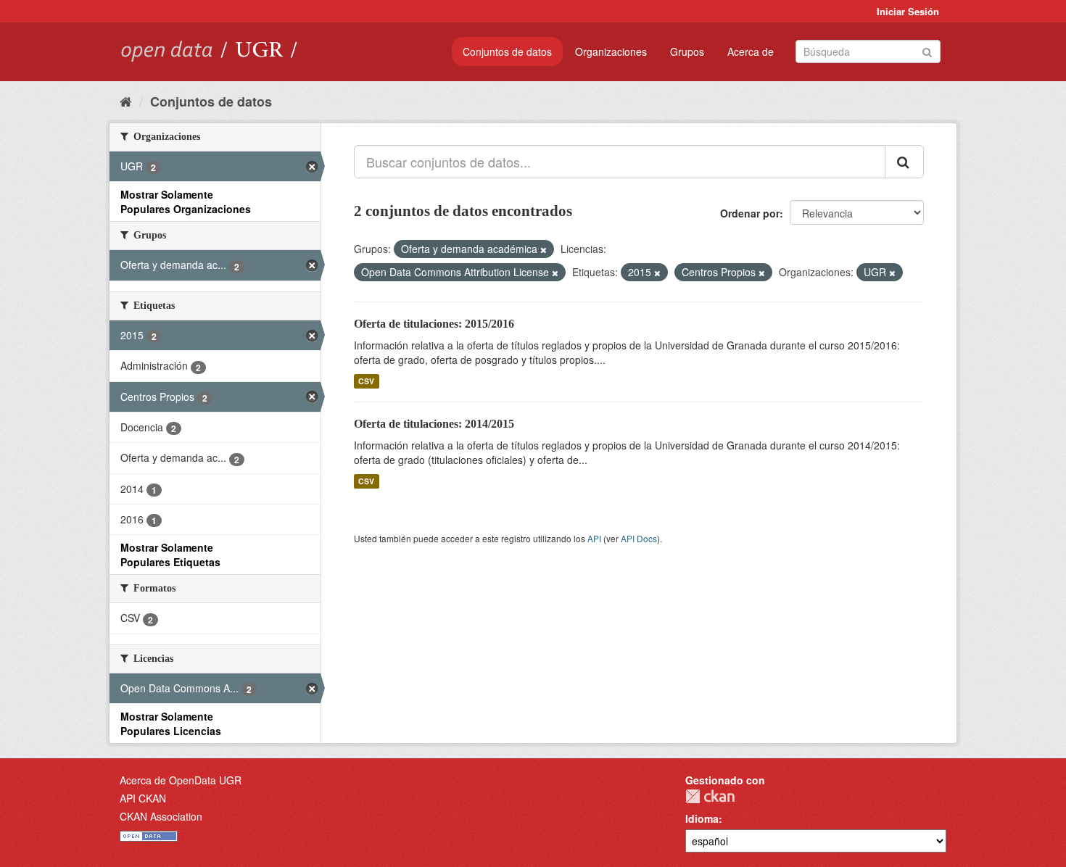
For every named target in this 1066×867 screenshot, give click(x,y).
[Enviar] (927, 50)
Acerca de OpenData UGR (180, 780)
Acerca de (750, 51)
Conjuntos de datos (507, 51)
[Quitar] (543, 249)
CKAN (710, 796)
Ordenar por (750, 213)
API (594, 538)
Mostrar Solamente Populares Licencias (170, 723)
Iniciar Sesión (908, 11)
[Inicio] (126, 100)
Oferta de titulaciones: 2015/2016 (434, 324)
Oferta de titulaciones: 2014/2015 (434, 424)
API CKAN (143, 798)
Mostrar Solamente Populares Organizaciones (185, 201)
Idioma (702, 818)
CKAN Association (161, 816)
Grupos (687, 51)
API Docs (639, 538)
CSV (366, 381)
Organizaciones (611, 51)
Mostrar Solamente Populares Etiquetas (170, 554)
